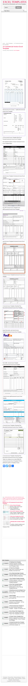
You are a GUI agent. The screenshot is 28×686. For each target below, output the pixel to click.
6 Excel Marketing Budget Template (16, 573)
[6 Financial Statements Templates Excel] (5, 606)
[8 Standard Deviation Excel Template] (5, 623)
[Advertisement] (14, 27)
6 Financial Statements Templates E (16, 605)
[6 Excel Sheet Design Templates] (5, 601)
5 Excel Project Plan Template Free (16, 611)
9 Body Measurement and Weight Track (17, 590)
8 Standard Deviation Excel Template (16, 622)
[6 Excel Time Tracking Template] (5, 585)
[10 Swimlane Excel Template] (5, 563)
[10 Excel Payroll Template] (6, 508)
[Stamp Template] (5, 596)
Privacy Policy (10, 677)
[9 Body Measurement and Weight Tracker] (5, 592)
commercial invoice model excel (11, 498)
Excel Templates (14, 2)
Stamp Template (12, 595)
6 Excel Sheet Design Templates (15, 600)
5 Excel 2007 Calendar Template (16, 511)
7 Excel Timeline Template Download (16, 578)
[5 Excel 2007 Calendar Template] (6, 514)
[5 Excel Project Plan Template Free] (5, 612)
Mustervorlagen (16, 679)
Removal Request (17, 677)
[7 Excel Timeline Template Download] (5, 579)
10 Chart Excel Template (14, 568)
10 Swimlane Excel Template (15, 562)
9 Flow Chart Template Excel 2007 (17, 516)
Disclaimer (5, 677)
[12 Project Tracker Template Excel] (5, 617)
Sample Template (11, 678)
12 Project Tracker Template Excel (16, 616)
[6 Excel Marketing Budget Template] (5, 574)
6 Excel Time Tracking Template (15, 584)
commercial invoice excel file (9, 497)
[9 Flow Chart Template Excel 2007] (6, 519)
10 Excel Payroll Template (15, 505)
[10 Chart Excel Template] (5, 569)
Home (4, 43)
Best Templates (19, 678)
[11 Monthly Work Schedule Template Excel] (6, 525)
